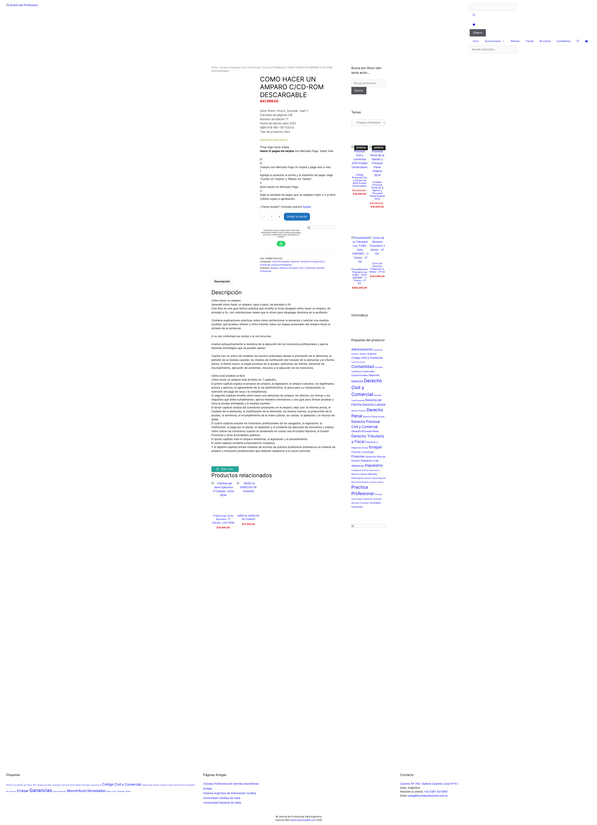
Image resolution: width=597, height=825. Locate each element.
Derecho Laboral (373, 404)
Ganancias (370, 456)
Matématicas (375, 470)
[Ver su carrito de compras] (530, 24)
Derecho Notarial (358, 411)
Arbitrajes (57, 785)
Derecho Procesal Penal (365, 431)
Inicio (476, 41)
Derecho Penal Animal (373, 416)
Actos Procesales (280, 261)
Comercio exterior (358, 362)
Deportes (374, 375)
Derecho (295, 261)
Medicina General (359, 474)
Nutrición (367, 478)
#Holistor (10, 785)
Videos (128, 791)
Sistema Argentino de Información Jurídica (229, 793)
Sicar (114, 791)
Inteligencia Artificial (360, 470)
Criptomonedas (359, 375)
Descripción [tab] (222, 281)
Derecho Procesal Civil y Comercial (240, 67)
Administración (362, 349)
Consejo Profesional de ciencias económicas (231, 783)
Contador (379, 367)
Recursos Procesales (360, 503)
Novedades (96, 791)
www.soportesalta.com (303, 819)
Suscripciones (493, 41)
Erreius (365, 448)
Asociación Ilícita (68, 785)
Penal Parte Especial (360, 482)
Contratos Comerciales (362, 371)
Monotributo (77, 791)
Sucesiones (357, 506)
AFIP (34, 785)
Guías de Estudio (59, 791)
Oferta (108, 791)
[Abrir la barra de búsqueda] (530, 15)
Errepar (375, 447)
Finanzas (358, 456)
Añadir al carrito (297, 216)
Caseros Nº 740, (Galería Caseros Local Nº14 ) (429, 783)
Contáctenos (564, 41)
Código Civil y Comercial (121, 784)
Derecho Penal (179, 785)
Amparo (274, 268)
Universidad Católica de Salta (221, 798)
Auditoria (371, 353)
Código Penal (147, 785)
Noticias (515, 41)
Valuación (121, 791)
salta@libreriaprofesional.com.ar (427, 795)
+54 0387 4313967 (436, 791)
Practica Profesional (273, 67)
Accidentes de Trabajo (23, 785)
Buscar (359, 90)
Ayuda (307, 206)
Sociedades (375, 503)
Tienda (529, 41)
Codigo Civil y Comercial (367, 357)
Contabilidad (362, 366)
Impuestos (374, 465)
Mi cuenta (545, 41)
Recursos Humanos (373, 499)
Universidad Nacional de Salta (222, 802)
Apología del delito (44, 785)
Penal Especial (378, 478)
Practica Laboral (376, 482)
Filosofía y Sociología (362, 452)
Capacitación (96, 785)
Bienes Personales (83, 785)
